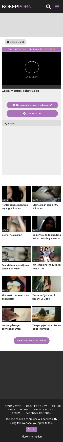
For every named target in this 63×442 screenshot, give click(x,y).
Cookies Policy (36, 406)
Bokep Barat (16, 42)
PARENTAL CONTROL (38, 413)
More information (32, 436)
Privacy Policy (44, 409)
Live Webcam (33, 113)
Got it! (31, 429)
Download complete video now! (33, 105)
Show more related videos (31, 340)
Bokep (17, 7)
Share (11, 123)
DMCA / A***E (13, 406)
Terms (16, 413)
